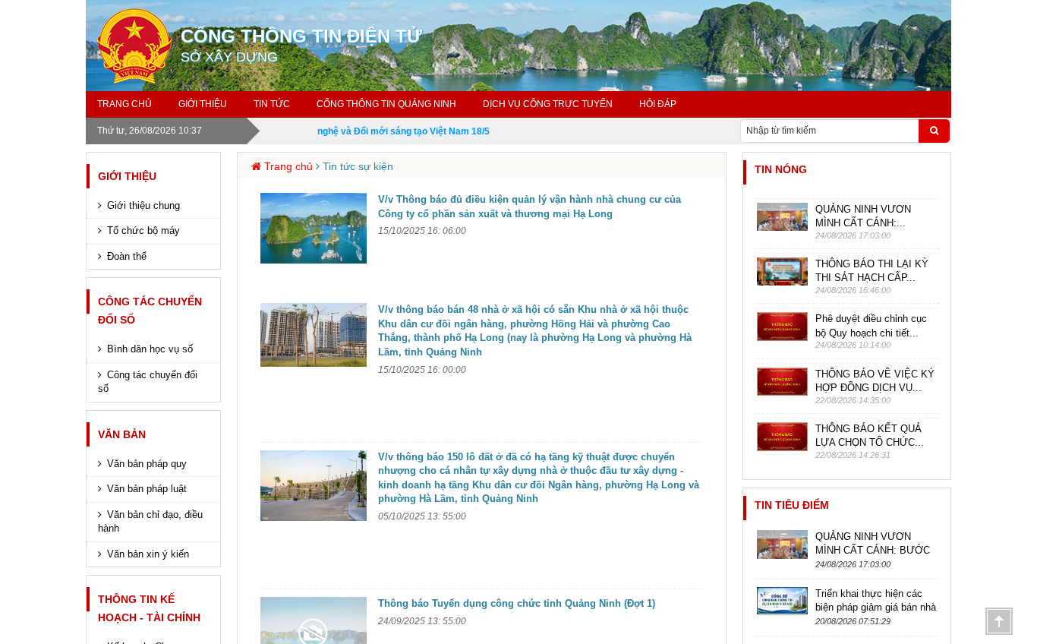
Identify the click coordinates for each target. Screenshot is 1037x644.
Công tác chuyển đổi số (150, 310)
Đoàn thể (127, 256)
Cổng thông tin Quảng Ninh (386, 104)
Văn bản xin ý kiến (148, 554)
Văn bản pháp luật (147, 488)
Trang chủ (124, 104)
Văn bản (122, 434)
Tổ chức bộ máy (143, 230)
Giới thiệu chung (143, 205)
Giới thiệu (127, 176)
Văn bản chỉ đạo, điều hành (150, 522)
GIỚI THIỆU (202, 104)
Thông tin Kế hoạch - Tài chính (149, 608)
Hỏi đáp (657, 104)
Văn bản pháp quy (147, 463)
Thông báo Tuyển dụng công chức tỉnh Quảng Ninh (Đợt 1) (516, 603)
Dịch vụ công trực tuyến (548, 104)
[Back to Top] (999, 621)
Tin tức (272, 104)
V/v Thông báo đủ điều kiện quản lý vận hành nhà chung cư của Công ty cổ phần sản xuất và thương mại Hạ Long (529, 206)
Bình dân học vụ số (150, 349)
